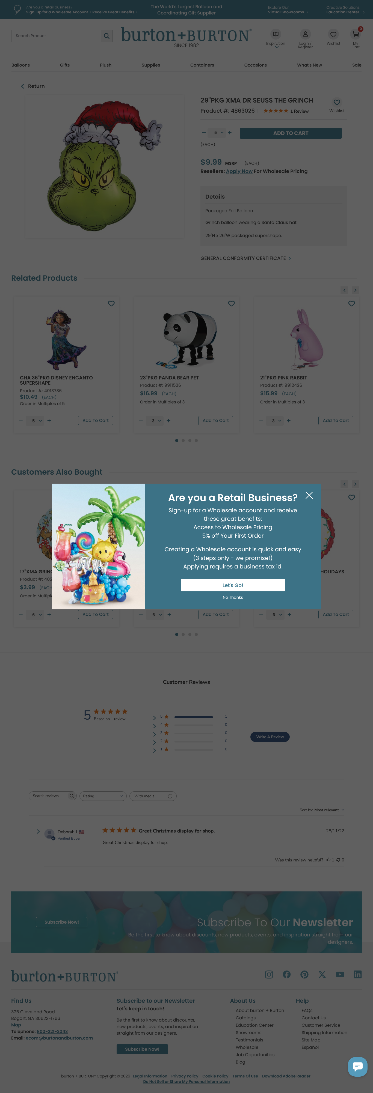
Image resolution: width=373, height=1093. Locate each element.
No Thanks (233, 597)
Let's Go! (233, 585)
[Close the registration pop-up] (309, 495)
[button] (358, 1067)
